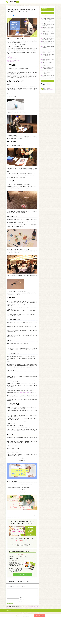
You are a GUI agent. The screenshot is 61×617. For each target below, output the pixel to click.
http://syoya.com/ (49, 84)
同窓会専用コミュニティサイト (25, 392)
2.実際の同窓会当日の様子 (11, 58)
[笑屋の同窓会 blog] (12, 2)
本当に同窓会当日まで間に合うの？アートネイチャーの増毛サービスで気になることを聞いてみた (48, 24)
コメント (36, 515)
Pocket (15, 15)
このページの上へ (9, 610)
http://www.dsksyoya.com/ (50, 89)
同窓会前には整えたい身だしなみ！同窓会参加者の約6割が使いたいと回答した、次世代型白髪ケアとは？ (48, 28)
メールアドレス (22, 599)
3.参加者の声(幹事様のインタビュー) (13, 60)
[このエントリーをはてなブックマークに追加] (13, 15)
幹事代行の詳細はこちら (39, 615)
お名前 (20, 597)
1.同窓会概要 (9, 57)
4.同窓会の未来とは (10, 61)
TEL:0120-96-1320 (22, 540)
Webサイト (21, 601)
